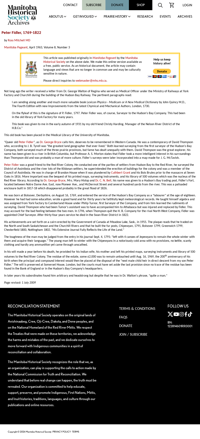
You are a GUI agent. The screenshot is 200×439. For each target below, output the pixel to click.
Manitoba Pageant (16, 47)
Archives (185, 16)
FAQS (123, 317)
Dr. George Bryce (51, 142)
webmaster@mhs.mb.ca (91, 80)
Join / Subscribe (133, 335)
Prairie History (115, 16)
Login (187, 5)
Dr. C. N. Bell (103, 180)
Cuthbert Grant (120, 172)
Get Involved (83, 16)
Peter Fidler (26, 142)
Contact (70, 5)
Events (165, 16)
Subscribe (94, 5)
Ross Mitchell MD (19, 40)
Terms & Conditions (137, 309)
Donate (117, 5)
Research (145, 16)
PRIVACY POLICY (62, 431)
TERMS (75, 431)
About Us (56, 16)
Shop (141, 5)
